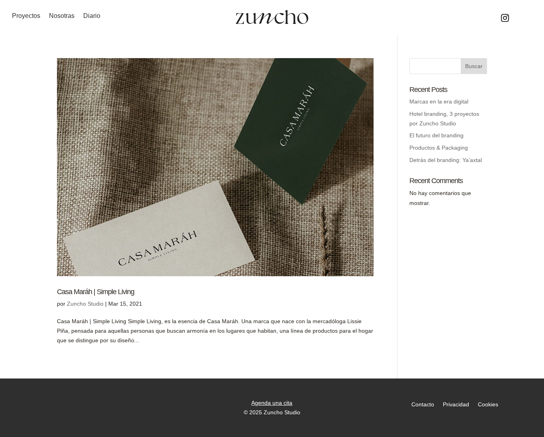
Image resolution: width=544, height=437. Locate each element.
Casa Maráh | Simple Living (95, 292)
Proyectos (26, 16)
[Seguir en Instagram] (505, 18)
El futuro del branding (436, 135)
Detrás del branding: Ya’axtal (445, 160)
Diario (91, 16)
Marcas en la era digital (438, 101)
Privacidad (456, 405)
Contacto (422, 405)
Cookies (488, 405)
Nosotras (61, 16)
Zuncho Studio (85, 303)
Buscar (474, 66)
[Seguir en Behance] (524, 18)
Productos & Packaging (438, 147)
